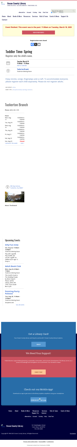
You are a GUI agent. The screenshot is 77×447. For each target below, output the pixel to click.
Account (29, 12)
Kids (14, 87)
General (30, 89)
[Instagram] (5, 9)
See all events (20, 305)
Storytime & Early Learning (20, 89)
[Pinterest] (11, 9)
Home (4, 16)
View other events (38, 32)
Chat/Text (45, 12)
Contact (4, 19)
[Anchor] (16, 9)
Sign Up (39, 344)
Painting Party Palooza (12, 292)
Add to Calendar (22, 65)
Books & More (17, 16)
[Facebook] (2, 9)
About (9, 16)
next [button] (22, 143)
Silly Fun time (11, 244)
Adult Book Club (13, 266)
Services (35, 16)
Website (55, 12)
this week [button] (14, 143)
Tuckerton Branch (23, 69)
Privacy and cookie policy (30, 441)
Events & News (54, 16)
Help (40, 12)
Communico (50, 441)
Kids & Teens (44, 16)
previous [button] (8, 143)
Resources (27, 16)
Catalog (35, 12)
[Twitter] (8, 9)
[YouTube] (13, 9)
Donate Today (38, 372)
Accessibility (42, 441)
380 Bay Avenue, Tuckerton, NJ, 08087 (16, 187)
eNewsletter (22, 12)
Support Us (64, 16)
